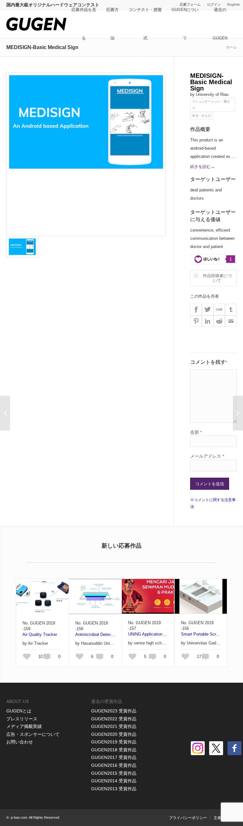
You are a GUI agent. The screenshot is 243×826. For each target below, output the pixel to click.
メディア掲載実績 (24, 726)
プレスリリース (21, 718)
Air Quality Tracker (39, 634)
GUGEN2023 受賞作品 (113, 710)
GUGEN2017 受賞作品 (113, 757)
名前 (196, 432)
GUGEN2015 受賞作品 (113, 773)
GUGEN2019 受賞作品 (113, 741)
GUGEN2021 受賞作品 (113, 726)
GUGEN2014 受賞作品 (113, 780)
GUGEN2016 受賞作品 (113, 765)
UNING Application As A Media (148, 634)
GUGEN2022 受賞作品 (113, 718)
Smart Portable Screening (201, 634)
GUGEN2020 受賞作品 (113, 734)
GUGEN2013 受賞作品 (113, 788)
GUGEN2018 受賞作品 (113, 749)
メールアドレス (207, 456)
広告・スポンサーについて (32, 734)
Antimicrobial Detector (95, 634)
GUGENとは (18, 710)
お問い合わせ (19, 741)
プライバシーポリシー (188, 818)
